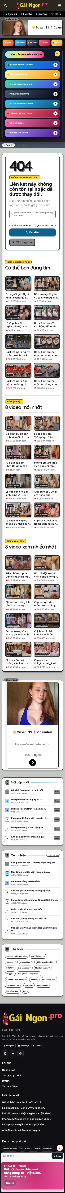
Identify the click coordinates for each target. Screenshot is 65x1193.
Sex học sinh (24, 968)
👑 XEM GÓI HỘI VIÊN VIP (17, 74)
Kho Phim (42, 14)
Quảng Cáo (8, 1069)
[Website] (20, 1053)
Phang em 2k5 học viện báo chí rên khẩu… (26, 1118)
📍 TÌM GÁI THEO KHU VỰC (18, 94)
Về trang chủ (24, 242)
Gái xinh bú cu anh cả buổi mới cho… (23, 1102)
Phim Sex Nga (12, 991)
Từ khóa (39, 1046)
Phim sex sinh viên (46, 962)
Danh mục (25, 1046)
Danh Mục (27, 14)
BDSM (10, 968)
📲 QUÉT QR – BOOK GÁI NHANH (20, 65)
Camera (11, 962)
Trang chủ (12, 14)
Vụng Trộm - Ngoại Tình (29, 974)
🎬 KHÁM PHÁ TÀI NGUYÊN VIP (19, 113)
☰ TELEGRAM (20, 43)
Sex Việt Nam (38, 956)
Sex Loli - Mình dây (16, 956)
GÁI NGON (11, 1029)
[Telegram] (5, 1053)
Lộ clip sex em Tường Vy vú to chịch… (24, 1107)
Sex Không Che (13, 985)
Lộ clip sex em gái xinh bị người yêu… (24, 1124)
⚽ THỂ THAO (57, 43)
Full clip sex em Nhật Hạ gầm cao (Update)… (27, 1113)
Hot (25, 991)
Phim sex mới (43, 985)
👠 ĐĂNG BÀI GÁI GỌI (15, 123)
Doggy (10, 974)
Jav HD (34, 979)
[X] (13, 1053)
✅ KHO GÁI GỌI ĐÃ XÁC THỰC (19, 84)
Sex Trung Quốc (49, 979)
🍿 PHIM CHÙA (33, 43)
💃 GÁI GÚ (44, 43)
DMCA (6, 1080)
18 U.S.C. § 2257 (11, 1075)
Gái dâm (29, 985)
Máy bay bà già (42, 968)
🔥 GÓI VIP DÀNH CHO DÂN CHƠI (20, 104)
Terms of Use (10, 1086)
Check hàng (26, 962)
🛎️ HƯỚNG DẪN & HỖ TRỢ (17, 133)
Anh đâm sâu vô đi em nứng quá (21, 1130)
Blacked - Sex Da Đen (16, 979)
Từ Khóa (57, 14)
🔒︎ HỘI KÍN (8, 43)
